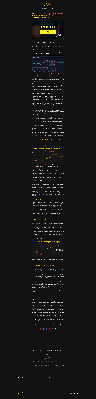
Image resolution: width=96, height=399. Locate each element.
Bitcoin (50, 378)
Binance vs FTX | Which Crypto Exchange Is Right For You (43, 53)
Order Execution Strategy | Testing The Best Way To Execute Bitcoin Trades (47, 293)
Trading (39, 378)
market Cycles (59, 378)
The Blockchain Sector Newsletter (40, 324)
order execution (65, 378)
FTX (46, 46)
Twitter (38, 326)
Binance (41, 46)
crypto (53, 378)
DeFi (29, 378)
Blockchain (20, 378)
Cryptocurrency (25, 378)
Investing (35, 378)
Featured (32, 378)
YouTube (53, 324)
